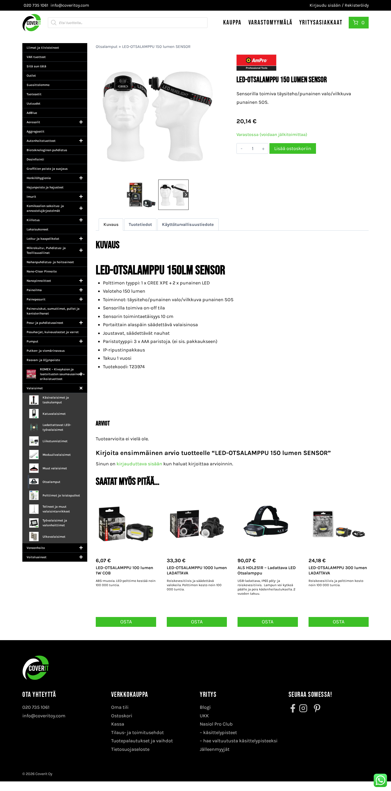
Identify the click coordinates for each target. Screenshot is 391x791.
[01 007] (157, 116)
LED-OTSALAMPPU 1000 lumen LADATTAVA (197, 570)
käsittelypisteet (220, 732)
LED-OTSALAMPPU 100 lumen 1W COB (124, 570)
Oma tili (119, 707)
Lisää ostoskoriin (292, 148)
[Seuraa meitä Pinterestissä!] (315, 708)
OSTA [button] (126, 622)
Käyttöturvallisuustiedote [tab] (188, 224)
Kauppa (232, 22)
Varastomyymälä (270, 22)
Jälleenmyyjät (215, 749)
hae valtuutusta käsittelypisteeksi (240, 741)
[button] (142, 195)
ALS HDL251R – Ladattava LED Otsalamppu (267, 570)
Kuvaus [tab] (111, 224)
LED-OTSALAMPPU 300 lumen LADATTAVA (338, 570)
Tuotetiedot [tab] (140, 224)
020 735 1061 (35, 707)
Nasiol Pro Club (216, 724)
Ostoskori (121, 716)
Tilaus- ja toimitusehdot (137, 732)
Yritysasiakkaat (321, 22)
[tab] (155, 172)
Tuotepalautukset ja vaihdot (142, 741)
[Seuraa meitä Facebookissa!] (293, 708)
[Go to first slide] (186, 194)
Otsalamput (107, 46)
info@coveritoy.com (43, 716)
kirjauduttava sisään (139, 464)
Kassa (117, 724)
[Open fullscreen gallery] (214, 173)
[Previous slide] (129, 194)
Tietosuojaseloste (130, 749)
